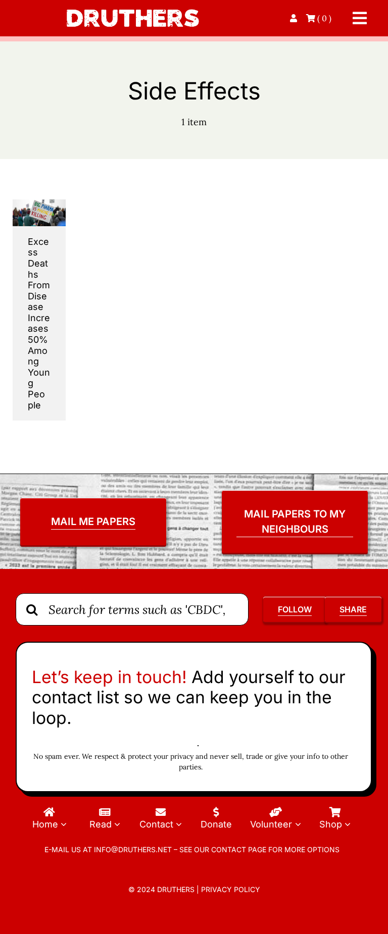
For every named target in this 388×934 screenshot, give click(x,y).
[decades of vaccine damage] (39, 204)
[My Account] (294, 18)
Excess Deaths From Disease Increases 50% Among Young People (39, 323)
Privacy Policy (230, 889)
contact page (238, 849)
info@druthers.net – (134, 849)
